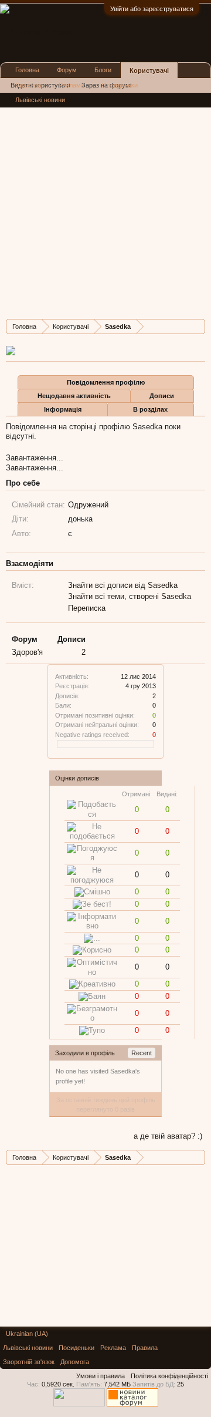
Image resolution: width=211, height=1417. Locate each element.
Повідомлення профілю (106, 382)
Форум (67, 69)
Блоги (102, 69)
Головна (27, 69)
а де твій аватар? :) (168, 1136)
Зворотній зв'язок (29, 1361)
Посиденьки (120, 85)
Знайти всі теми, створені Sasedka (129, 596)
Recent (141, 1052)
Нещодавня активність (74, 395)
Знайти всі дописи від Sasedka (123, 585)
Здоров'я (27, 652)
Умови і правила (100, 1375)
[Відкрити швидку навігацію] (198, 326)
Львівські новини (40, 99)
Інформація (62, 409)
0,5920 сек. (58, 1384)
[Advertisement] (105, 204)
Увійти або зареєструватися (151, 8)
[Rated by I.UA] (79, 1404)
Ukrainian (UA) (27, 1333)
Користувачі (149, 70)
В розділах (150, 409)
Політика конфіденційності (169, 1375)
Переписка (87, 608)
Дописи (161, 395)
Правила (28, 85)
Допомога (74, 1361)
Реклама (71, 85)
